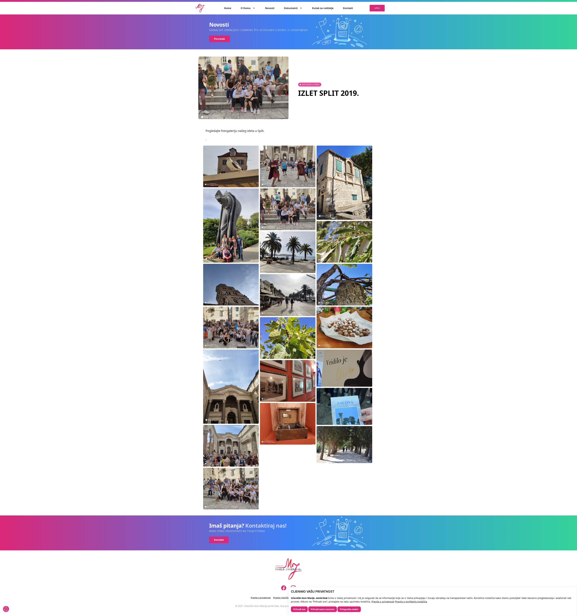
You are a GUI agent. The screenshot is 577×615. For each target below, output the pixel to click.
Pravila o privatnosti (382, 601)
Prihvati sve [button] (299, 609)
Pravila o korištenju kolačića (411, 601)
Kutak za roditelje (322, 8)
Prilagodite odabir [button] (349, 609)
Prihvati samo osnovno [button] (322, 609)
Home (227, 8)
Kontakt (348, 8)
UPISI (377, 8)
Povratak (219, 38)
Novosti (269, 8)
